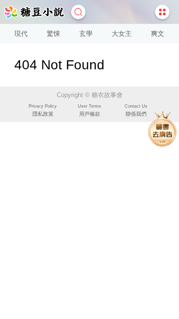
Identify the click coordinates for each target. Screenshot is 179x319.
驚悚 (53, 33)
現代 (21, 33)
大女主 (122, 33)
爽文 (157, 33)
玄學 (86, 33)
